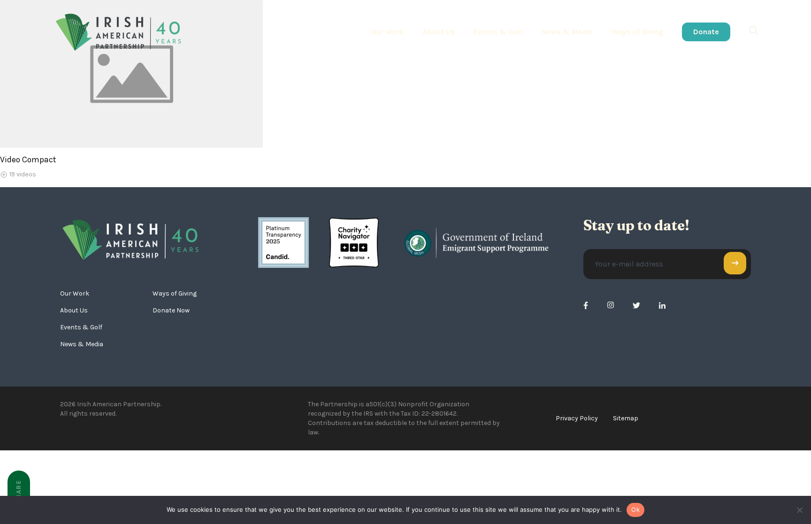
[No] (799, 510)
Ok (635, 509)
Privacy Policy (577, 418)
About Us (438, 31)
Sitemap (625, 418)
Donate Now (171, 310)
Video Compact (28, 159)
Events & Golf (498, 31)
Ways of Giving (637, 31)
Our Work (387, 31)
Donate (706, 31)
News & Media (567, 31)
